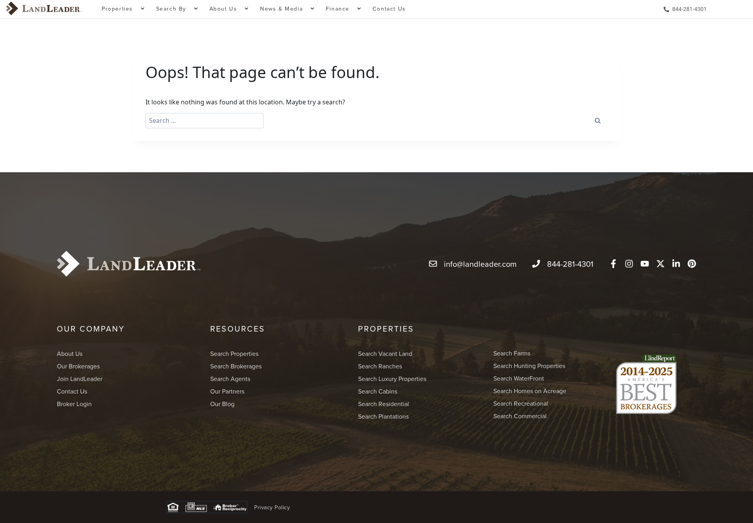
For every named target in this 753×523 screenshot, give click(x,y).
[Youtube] (644, 263)
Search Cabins (377, 391)
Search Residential (383, 403)
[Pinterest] (692, 263)
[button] (123, 9)
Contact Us (389, 9)
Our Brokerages (78, 366)
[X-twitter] (660, 263)
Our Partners (227, 391)
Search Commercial (520, 416)
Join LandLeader (79, 378)
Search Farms (511, 353)
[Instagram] (629, 263)
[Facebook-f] (613, 263)
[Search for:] (205, 120)
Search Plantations (383, 416)
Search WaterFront (518, 378)
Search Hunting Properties (529, 365)
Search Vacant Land (385, 353)
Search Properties (234, 353)
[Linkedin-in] (676, 263)
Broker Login (74, 403)
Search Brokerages (236, 366)
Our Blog (222, 403)
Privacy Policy (272, 507)
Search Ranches (380, 366)
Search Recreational (520, 403)
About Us (69, 353)
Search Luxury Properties (392, 378)
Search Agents (230, 378)
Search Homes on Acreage (529, 390)
